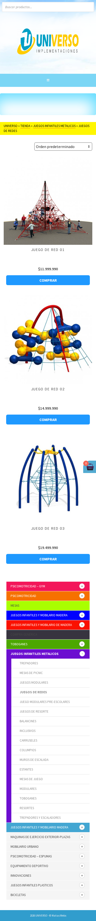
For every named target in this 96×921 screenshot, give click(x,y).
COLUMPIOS (28, 750)
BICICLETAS (18, 895)
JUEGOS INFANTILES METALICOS (35, 654)
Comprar (48, 280)
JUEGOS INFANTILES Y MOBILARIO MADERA (39, 615)
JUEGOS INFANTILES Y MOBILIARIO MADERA (39, 827)
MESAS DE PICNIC (31, 673)
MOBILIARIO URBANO (25, 847)
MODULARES (28, 789)
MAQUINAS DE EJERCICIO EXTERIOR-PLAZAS (40, 837)
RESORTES (27, 808)
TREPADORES (29, 663)
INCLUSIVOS (27, 731)
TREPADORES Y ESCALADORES (40, 818)
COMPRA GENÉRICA (24, 634)
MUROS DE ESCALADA (34, 760)
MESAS (15, 605)
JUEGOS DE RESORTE (34, 711)
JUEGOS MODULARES (34, 682)
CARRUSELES (28, 740)
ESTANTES (26, 769)
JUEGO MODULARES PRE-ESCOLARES (45, 702)
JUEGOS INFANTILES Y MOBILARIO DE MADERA (41, 625)
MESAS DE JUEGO (31, 779)
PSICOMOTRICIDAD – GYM (28, 586)
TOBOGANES (19, 644)
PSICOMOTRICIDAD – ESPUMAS (31, 856)
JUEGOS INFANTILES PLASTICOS (32, 885)
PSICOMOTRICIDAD (23, 596)
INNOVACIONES (21, 875)
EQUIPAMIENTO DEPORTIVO (29, 866)
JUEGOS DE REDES (33, 692)
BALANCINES (28, 721)
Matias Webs (59, 915)
